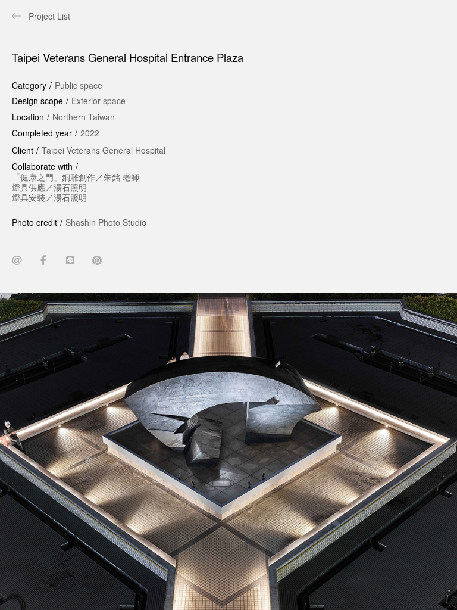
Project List (49, 16)
